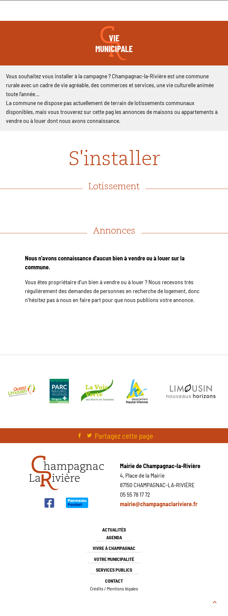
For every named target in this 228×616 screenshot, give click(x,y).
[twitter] (89, 435)
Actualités (114, 529)
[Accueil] (66, 489)
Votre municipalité (114, 559)
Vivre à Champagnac (114, 548)
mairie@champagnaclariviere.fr (158, 503)
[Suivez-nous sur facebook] (49, 505)
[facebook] (79, 435)
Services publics (114, 570)
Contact (114, 581)
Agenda (114, 537)
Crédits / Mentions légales (114, 588)
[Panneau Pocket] (77, 506)
